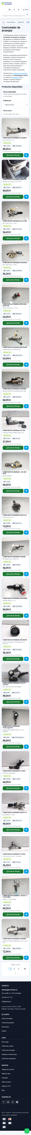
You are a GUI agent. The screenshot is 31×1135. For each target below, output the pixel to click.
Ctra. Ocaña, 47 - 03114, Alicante (11, 993)
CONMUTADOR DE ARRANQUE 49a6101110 (15, 812)
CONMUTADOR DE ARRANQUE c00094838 (14, 389)
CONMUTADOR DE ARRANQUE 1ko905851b (15, 138)
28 (25, 969)
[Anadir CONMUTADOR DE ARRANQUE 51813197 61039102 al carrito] (26, 702)
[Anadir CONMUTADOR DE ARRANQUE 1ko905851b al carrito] (26, 155)
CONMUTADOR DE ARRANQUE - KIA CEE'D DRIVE (14, 472)
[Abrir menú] (9, 10)
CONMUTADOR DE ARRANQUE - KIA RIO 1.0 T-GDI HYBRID (15, 896)
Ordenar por (7, 100)
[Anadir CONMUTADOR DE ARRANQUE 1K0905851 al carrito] (26, 958)
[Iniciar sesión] (19, 10)
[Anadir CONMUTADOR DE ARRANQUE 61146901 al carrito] (26, 788)
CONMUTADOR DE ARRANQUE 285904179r (15, 179)
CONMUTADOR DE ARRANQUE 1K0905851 (14, 939)
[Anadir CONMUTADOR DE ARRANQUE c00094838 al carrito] (26, 406)
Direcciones (5, 1027)
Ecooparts (5, 1078)
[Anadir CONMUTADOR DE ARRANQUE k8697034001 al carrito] (26, 365)
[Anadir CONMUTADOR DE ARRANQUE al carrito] (26, 491)
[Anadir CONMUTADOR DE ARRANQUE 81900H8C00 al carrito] (26, 280)
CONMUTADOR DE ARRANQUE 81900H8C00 (15, 262)
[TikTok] (12, 1102)
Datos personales (7, 1018)
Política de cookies (7, 1046)
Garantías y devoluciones (9, 1054)
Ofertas (4, 1031)
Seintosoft (14, 1115)
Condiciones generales (9, 1058)
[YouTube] (17, 1102)
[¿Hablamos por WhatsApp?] (27, 1131)
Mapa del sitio (6, 1073)
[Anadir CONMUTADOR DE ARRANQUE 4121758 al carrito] (26, 448)
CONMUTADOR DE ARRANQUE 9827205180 (15, 640)
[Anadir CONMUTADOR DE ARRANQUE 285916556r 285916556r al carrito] (26, 323)
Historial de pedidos (8, 1023)
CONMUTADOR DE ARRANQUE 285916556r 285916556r (15, 304)
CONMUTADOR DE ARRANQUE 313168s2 (14, 854)
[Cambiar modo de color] (14, 10)
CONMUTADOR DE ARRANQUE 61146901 (14, 771)
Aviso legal (5, 1042)
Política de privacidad (8, 1050)
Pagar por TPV (6, 1086)
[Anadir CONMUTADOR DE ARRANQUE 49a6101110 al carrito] (26, 830)
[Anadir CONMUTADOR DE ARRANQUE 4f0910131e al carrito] (26, 532)
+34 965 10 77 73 (7, 997)
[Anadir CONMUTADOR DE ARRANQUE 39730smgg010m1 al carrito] (26, 747)
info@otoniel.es (6, 1001)
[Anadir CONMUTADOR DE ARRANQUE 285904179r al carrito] (26, 197)
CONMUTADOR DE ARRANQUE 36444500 (14, 557)
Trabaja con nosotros (8, 1069)
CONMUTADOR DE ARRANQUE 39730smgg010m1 (11, 726)
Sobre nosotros (6, 1082)
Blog (3, 1090)
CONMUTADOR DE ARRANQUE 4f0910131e (15, 515)
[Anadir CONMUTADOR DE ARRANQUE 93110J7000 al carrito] (26, 238)
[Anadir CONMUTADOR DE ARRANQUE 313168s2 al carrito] (26, 871)
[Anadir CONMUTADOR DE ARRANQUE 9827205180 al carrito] (26, 659)
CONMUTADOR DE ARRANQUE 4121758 (14, 430)
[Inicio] (3, 22)
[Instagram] (8, 1102)
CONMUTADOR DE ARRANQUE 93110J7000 (15, 221)
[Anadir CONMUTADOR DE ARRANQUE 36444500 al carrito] (26, 574)
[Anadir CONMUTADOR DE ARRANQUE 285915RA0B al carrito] (26, 616)
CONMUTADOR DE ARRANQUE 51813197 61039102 (14, 683)
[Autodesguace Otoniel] (6, 3)
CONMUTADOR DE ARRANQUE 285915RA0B (15, 598)
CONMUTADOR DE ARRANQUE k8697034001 (15, 347)
